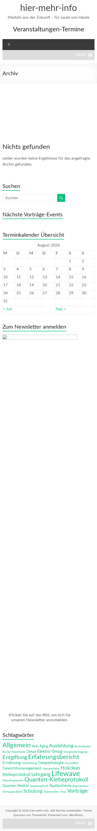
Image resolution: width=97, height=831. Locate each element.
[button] (80, 55)
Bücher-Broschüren (14, 752)
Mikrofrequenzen (12, 780)
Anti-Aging (40, 746)
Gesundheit (72, 763)
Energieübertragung (75, 752)
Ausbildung (61, 745)
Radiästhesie (60, 786)
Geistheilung (29, 763)
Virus (63, 791)
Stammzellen (51, 791)
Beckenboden (82, 746)
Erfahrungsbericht (53, 757)
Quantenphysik (39, 786)
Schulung (33, 791)
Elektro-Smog (49, 751)
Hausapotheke (51, 768)
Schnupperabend (12, 791)
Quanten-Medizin (15, 786)
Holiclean (70, 768)
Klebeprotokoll (16, 774)
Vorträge (77, 791)
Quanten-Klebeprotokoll (56, 779)
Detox (31, 752)
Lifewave (65, 773)
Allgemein (16, 745)
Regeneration (80, 786)
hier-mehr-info (48, 8)
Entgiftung (14, 757)
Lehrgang (40, 774)
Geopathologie (51, 763)
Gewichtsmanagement (22, 768)
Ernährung (11, 763)
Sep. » (61, 309)
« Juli (7, 309)
